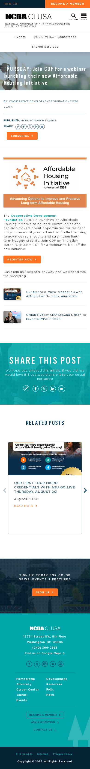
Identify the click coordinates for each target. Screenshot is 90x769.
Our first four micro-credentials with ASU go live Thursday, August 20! (44, 487)
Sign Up (43, 592)
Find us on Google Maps (43, 653)
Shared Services (45, 46)
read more (24, 506)
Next (85, 490)
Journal (22, 695)
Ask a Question (43, 722)
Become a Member (67, 4)
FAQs (50, 689)
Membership (25, 679)
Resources (54, 684)
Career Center (27, 689)
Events (20, 37)
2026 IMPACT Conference (55, 37)
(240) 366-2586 (44, 647)
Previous (4, 490)
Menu (84, 20)
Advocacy (23, 684)
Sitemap (43, 754)
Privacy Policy (62, 754)
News (50, 695)
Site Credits (24, 754)
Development (56, 679)
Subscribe (20, 136)
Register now (20, 259)
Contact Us (43, 730)
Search (73, 20)
